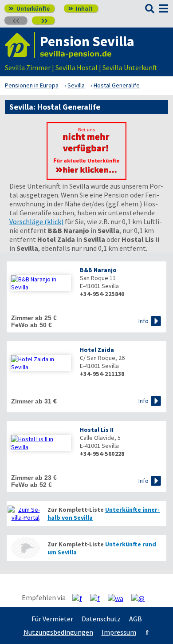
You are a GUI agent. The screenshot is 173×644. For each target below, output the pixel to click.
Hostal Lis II (97, 430)
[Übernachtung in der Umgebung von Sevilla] (25, 548)
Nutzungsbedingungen (58, 632)
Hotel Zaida (97, 350)
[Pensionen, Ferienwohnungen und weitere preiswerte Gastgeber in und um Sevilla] (25, 514)
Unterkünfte (29, 8)
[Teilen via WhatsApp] (119, 598)
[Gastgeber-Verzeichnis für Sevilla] (20, 45)
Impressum (119, 632)
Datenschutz (101, 618)
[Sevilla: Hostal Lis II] (41, 443)
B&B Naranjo (98, 270)
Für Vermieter (52, 618)
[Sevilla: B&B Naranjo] (41, 283)
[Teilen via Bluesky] (98, 598)
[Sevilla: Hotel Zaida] (41, 363)
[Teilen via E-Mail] (141, 598)
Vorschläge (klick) (36, 221)
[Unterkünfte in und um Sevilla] (86, 177)
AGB (135, 618)
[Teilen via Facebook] (80, 598)
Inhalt (80, 8)
